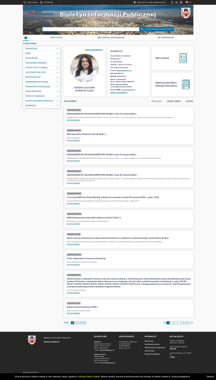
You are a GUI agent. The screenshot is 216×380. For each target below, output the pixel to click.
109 (188, 323)
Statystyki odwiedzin (152, 354)
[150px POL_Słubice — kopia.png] (185, 13)
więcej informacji (94, 50)
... (179, 323)
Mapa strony (33, 2)
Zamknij (210, 376)
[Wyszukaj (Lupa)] (142, 29)
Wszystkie (157, 101)
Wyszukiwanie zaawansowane (159, 29)
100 (84, 323)
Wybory (189, 101)
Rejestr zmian (149, 351)
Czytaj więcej (73, 120)
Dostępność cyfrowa (152, 344)
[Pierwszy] (165, 322)
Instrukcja (48, 2)
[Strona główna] (26, 37)
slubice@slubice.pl (124, 70)
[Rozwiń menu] (58, 49)
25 (76, 323)
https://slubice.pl (128, 90)
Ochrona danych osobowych (155, 347)
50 (80, 323)
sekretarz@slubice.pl (107, 350)
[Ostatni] (192, 322)
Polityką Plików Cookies (89, 376)
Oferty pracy (174, 101)
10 (72, 323)
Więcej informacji (118, 92)
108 (183, 323)
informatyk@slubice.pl (107, 363)
